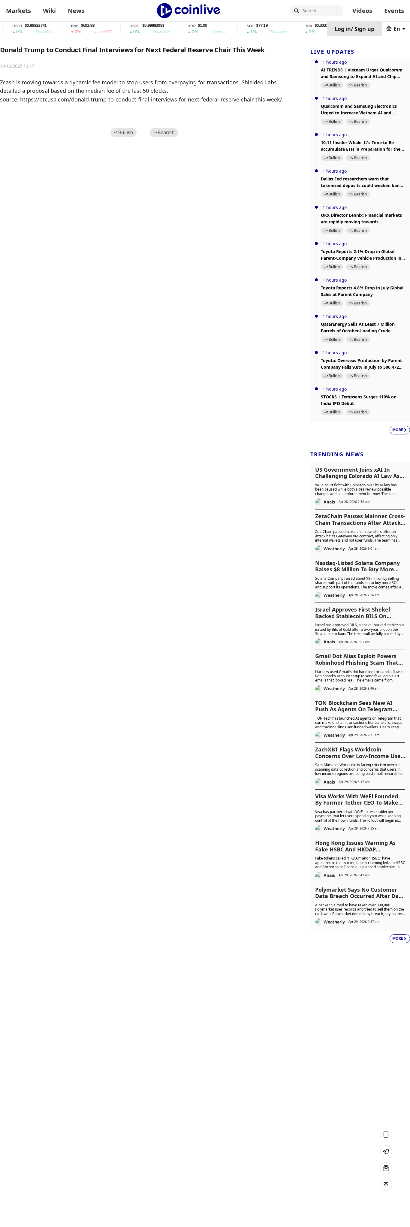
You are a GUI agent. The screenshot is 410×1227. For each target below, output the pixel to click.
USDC (124, 26)
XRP (181, 26)
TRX (298, 26)
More (397, 429)
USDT (7, 26)
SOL (239, 26)
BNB (64, 26)
